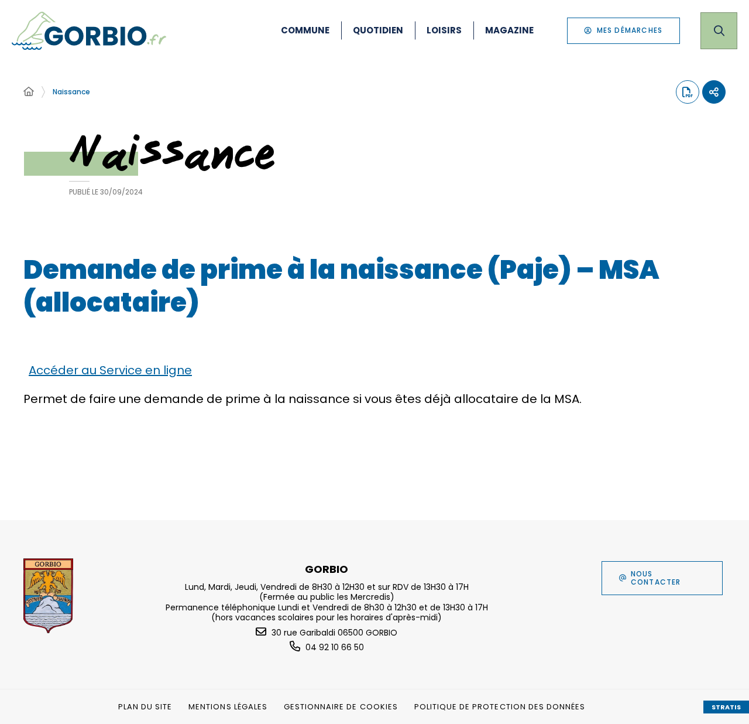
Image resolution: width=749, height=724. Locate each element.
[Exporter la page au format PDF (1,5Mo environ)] (687, 92)
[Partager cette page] (714, 92)
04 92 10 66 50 (334, 647)
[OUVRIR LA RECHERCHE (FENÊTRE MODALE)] (718, 30)
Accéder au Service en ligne (110, 370)
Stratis (726, 707)
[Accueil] (28, 92)
